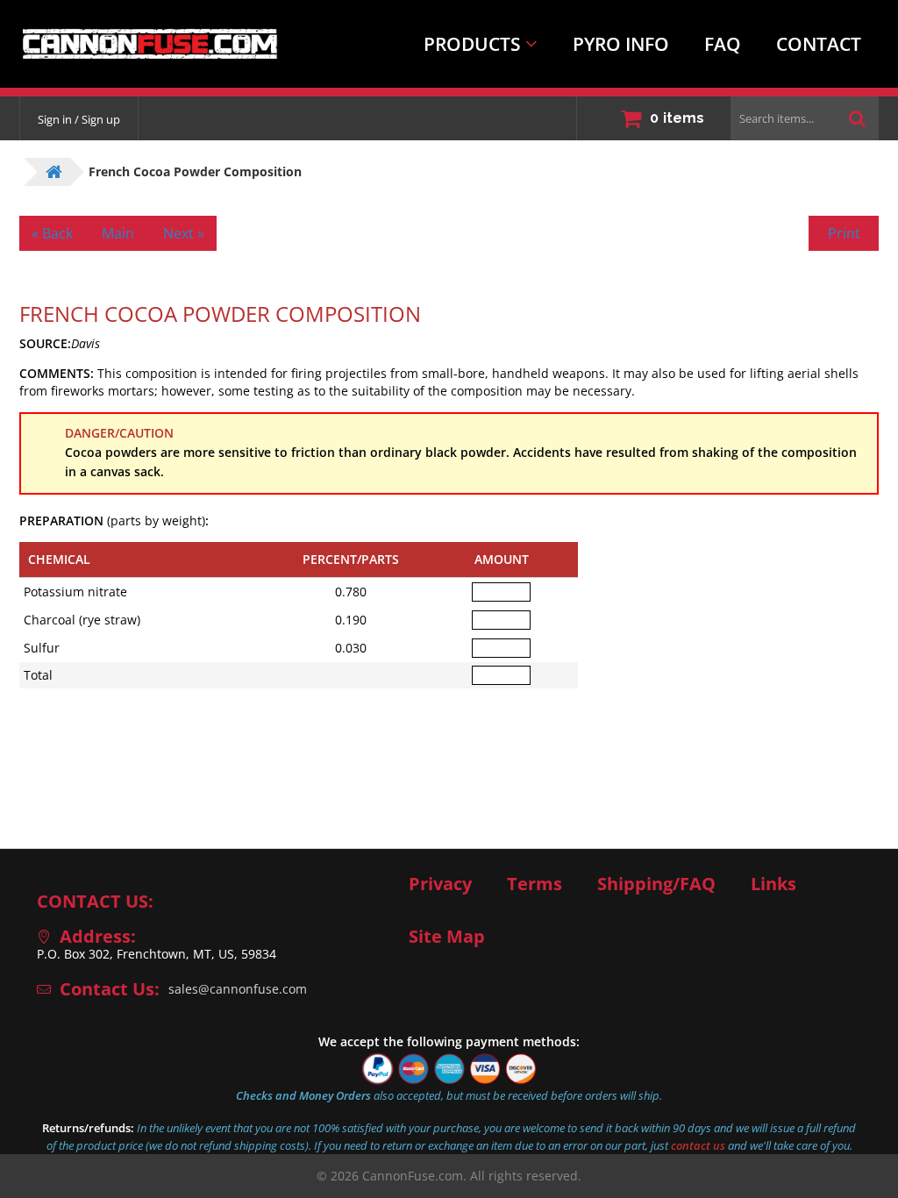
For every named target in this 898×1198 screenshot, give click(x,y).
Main (118, 233)
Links (773, 884)
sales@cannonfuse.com (237, 989)
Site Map (447, 936)
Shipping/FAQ (656, 884)
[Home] (138, 43)
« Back (52, 233)
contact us (698, 1145)
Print (844, 233)
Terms (534, 884)
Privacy (440, 884)
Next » (183, 233)
